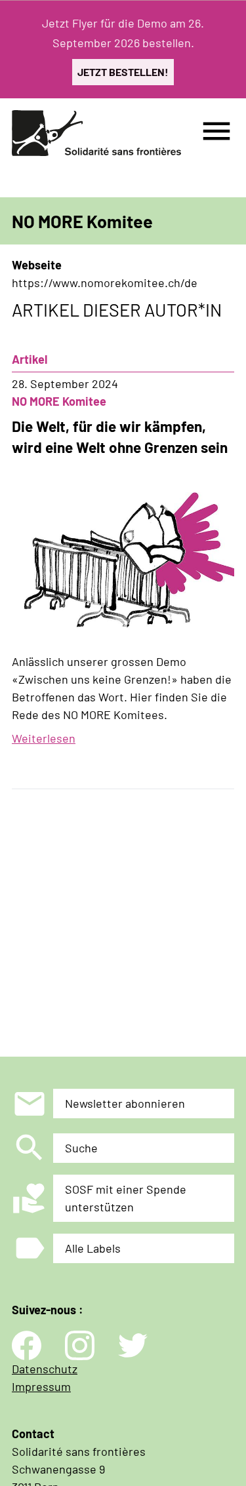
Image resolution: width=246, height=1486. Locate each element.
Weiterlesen (43, 738)
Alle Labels (93, 1248)
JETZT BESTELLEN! (123, 72)
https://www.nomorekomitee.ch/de (104, 282)
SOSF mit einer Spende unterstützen (125, 1198)
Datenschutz (44, 1368)
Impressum (41, 1386)
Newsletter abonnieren (125, 1103)
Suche (81, 1148)
